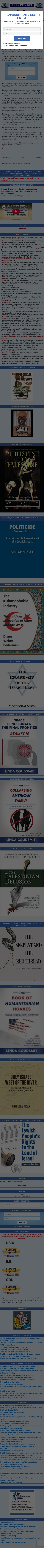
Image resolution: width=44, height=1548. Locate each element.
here (9, 43)
